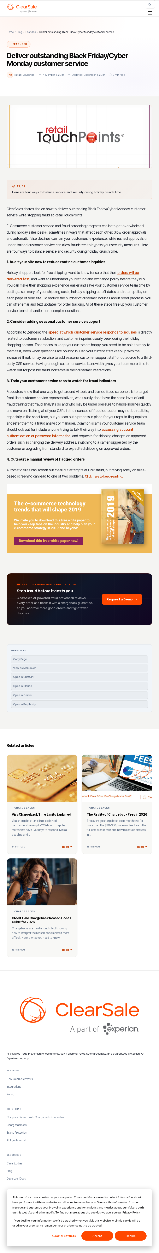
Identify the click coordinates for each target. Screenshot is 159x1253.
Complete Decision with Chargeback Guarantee (35, 1117)
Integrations (14, 1086)
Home (10, 32)
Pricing (10, 1094)
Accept (97, 1235)
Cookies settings (64, 1235)
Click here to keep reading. (104, 476)
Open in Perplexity (24, 704)
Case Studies (14, 1163)
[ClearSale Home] (22, 8)
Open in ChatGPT (24, 676)
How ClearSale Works (20, 1079)
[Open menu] (150, 13)
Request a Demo (120, 599)
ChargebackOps (16, 1125)
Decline (131, 1235)
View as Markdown (24, 668)
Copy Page (20, 659)
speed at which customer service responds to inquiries (92, 332)
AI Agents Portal (16, 1140)
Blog (19, 32)
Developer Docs (16, 1178)
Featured (30, 32)
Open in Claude (22, 686)
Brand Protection (17, 1132)
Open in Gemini (22, 695)
